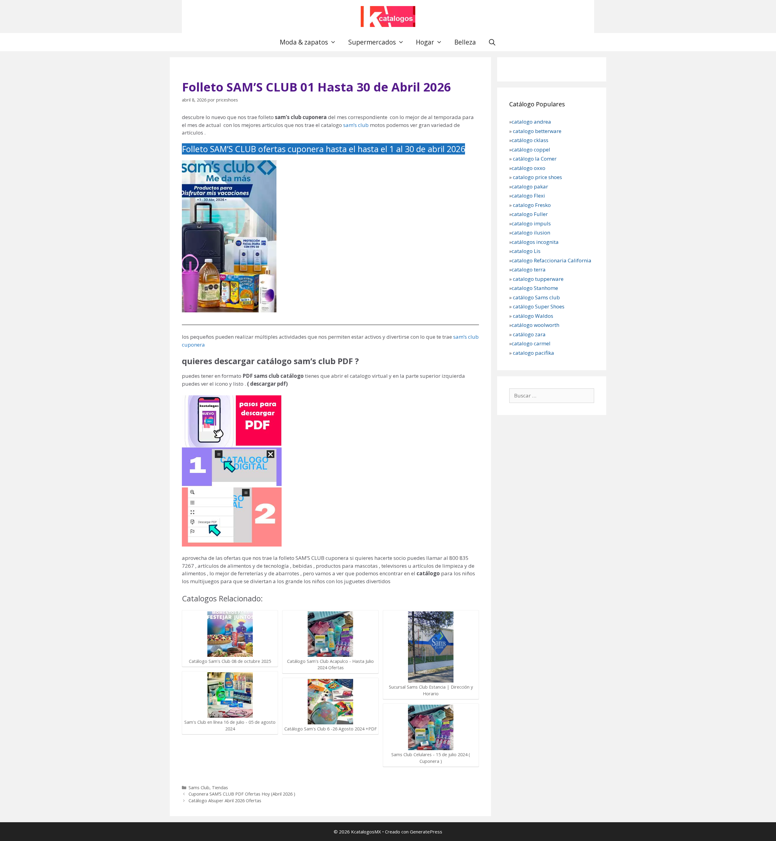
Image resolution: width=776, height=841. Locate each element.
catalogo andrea (531, 121)
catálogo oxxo (529, 168)
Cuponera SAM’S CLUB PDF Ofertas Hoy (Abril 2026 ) (242, 794)
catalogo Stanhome (535, 287)
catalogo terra (529, 269)
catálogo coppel (531, 149)
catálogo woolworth (535, 324)
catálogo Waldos (533, 315)
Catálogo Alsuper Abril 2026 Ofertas (225, 800)
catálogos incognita (535, 241)
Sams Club (199, 787)
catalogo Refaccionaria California (551, 260)
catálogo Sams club (536, 297)
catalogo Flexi (528, 195)
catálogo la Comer (535, 158)
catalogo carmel (532, 343)
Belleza (465, 42)
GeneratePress (426, 832)
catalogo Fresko (532, 204)
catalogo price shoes (537, 177)
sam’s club (356, 124)
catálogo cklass (530, 140)
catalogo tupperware (538, 278)
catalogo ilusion (531, 232)
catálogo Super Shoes (538, 306)
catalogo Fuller (530, 214)
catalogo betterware (536, 131)
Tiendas (220, 787)
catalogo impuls (531, 223)
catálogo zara (529, 334)
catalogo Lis (526, 251)
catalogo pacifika (533, 352)
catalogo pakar (530, 186)
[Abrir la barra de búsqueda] (492, 42)
